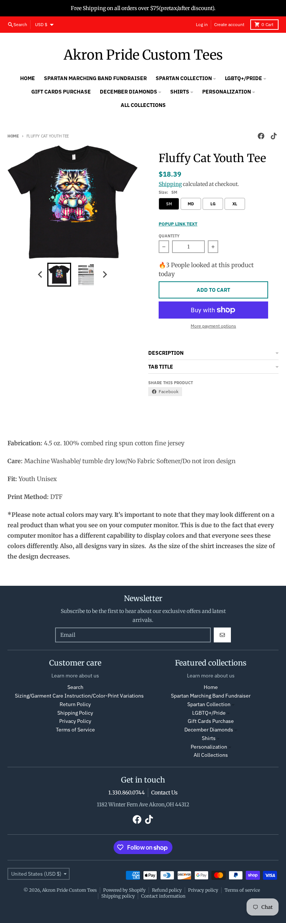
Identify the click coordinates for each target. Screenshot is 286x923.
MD (191, 203)
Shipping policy (118, 896)
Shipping (170, 184)
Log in (202, 24)
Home (13, 136)
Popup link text (178, 224)
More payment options (213, 326)
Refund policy (167, 890)
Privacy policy (203, 890)
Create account (229, 24)
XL (234, 203)
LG (213, 203)
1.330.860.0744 (126, 792)
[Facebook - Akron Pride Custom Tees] (261, 136)
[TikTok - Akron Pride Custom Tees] (274, 136)
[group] (59, 275)
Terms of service (242, 890)
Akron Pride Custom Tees (143, 55)
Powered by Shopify (124, 890)
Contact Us (164, 792)
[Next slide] (104, 274)
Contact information (163, 896)
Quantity (169, 235)
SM (169, 203)
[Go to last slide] (40, 274)
